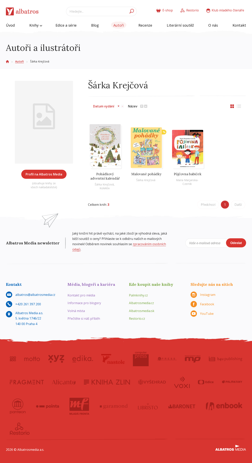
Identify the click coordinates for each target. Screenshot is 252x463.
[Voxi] (182, 382)
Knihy (34, 25)
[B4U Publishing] (225, 358)
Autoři (118, 25)
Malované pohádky (146, 174)
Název (132, 106)
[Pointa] (47, 406)
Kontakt (239, 25)
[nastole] (113, 358)
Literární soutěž (180, 25)
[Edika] (83, 358)
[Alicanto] (64, 382)
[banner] (22, 11)
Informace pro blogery (84, 303)
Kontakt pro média (81, 295)
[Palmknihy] (232, 382)
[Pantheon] (18, 406)
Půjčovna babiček (187, 174)
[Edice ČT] (206, 382)
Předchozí (208, 204)
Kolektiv (105, 188)
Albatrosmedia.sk (141, 311)
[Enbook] (224, 406)
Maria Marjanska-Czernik (187, 182)
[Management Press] (193, 358)
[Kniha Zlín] (107, 382)
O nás (213, 25)
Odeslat (236, 243)
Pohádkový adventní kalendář (105, 176)
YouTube (207, 313)
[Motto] (32, 358)
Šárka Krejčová (104, 184)
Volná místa (76, 311)
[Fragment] (27, 382)
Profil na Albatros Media (44, 174)
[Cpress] (167, 358)
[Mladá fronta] (79, 406)
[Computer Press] (141, 358)
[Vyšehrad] (152, 382)
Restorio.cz (137, 318)
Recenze (145, 25)
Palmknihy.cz (138, 295)
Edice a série (66, 25)
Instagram (207, 295)
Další (238, 204)
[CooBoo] (13, 358)
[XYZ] (56, 358)
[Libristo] (148, 406)
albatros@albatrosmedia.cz (35, 295)
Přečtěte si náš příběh (84, 318)
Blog (95, 25)
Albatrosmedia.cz (141, 303)
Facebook (207, 304)
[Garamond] (114, 406)
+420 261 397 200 (28, 304)
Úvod (10, 25)
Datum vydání (103, 106)
